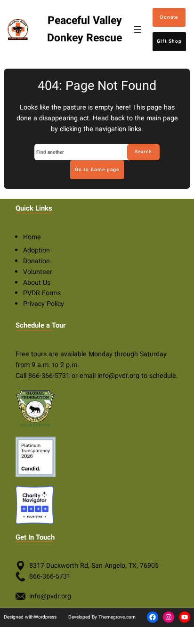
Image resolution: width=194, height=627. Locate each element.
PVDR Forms (42, 293)
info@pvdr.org (118, 376)
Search (143, 151)
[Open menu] (137, 29)
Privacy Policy (43, 304)
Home (32, 237)
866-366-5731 (49, 376)
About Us (36, 283)
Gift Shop (169, 41)
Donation (36, 261)
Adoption (36, 250)
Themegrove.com (117, 616)
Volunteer (37, 272)
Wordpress (45, 616)
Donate (169, 17)
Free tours (31, 354)
